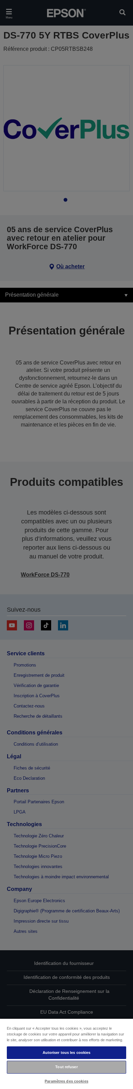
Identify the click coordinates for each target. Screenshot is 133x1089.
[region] (66, 1053)
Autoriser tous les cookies (67, 1052)
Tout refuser (66, 1067)
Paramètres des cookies (66, 1081)
